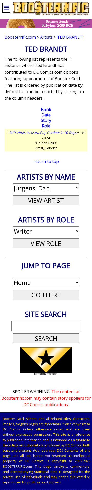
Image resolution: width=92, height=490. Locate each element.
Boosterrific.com (20, 37)
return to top (46, 161)
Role (46, 126)
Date (46, 115)
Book (46, 109)
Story (46, 120)
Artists (46, 37)
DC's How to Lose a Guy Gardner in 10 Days (42, 132)
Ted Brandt (70, 37)
